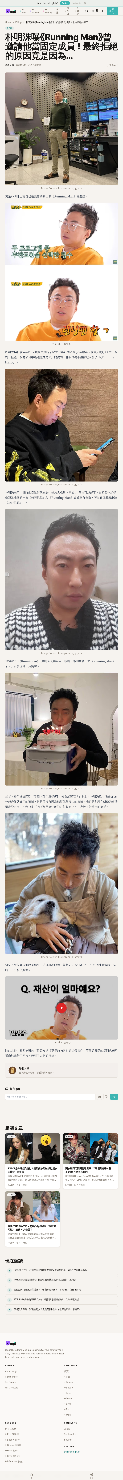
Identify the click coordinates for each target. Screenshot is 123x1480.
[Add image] (99, 1097)
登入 (113, 11)
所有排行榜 (10, 1429)
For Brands (10, 1382)
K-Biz (66, 1409)
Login (67, 1429)
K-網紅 (78, 11)
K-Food (67, 1393)
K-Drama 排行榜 (13, 1445)
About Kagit (11, 1371)
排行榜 (68, 11)
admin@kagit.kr (72, 1451)
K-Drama (35, 11)
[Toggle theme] (103, 11)
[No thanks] (85, 3)
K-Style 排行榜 (12, 1456)
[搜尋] (87, 11)
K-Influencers (12, 1377)
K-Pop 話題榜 (12, 1434)
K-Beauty (48, 11)
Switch (65, 3)
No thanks (76, 3)
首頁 (66, 1371)
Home (8, 22)
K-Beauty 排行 (12, 1439)
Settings (68, 1439)
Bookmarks (70, 1434)
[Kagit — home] (10, 11)
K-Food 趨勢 (11, 1450)
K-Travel (68, 1398)
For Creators (11, 1387)
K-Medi (67, 1415)
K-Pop (24, 11)
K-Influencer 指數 (14, 1461)
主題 (57, 11)
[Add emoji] (106, 1096)
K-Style (67, 1404)
